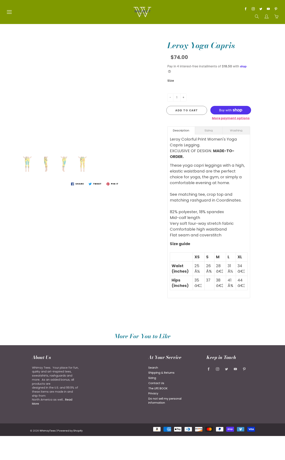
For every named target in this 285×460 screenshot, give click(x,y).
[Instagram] (253, 9)
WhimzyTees (48, 431)
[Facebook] (245, 9)
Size (170, 81)
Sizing (152, 378)
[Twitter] (260, 9)
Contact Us (156, 383)
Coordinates (228, 200)
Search (153, 368)
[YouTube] (268, 9)
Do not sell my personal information (164, 401)
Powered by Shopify (70, 431)
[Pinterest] (276, 9)
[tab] (181, 130)
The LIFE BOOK (158, 388)
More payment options (231, 118)
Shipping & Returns (161, 373)
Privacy (153, 393)
